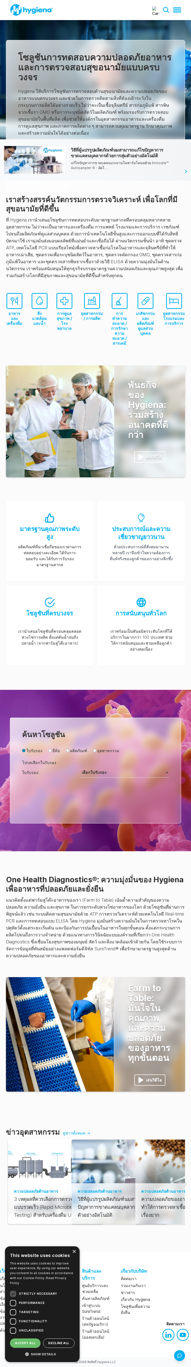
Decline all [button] (58, 1343)
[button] (166, 10)
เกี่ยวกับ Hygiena (135, 1299)
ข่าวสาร (128, 1292)
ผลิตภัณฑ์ (78, 750)
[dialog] (42, 1304)
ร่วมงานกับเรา (133, 1285)
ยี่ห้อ (56, 750)
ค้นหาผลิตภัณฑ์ (95, 1298)
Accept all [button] (25, 1343)
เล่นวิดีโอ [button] (154, 457)
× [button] (74, 1252)
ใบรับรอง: (30, 772)
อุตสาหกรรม (108, 750)
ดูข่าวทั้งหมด (76, 1133)
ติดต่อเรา (129, 1278)
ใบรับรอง (34, 750)
